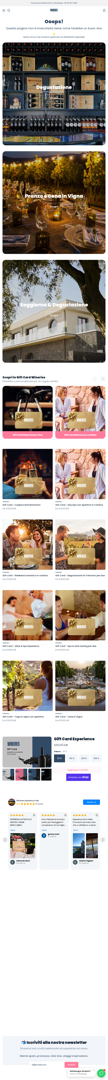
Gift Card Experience (74, 739)
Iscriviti (71, 1064)
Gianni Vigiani (23, 861)
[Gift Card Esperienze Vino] (28, 412)
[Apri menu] (2, 10)
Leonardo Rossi (55, 861)
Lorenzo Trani (86, 861)
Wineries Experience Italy (27, 800)
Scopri (54, 98)
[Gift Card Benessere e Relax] (80, 412)
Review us (91, 802)
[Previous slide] (5, 839)
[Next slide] (102, 839)
